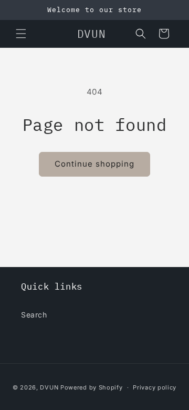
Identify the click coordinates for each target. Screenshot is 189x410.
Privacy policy (154, 387)
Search (34, 314)
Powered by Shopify (91, 387)
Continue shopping (94, 164)
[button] (21, 33)
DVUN (49, 387)
